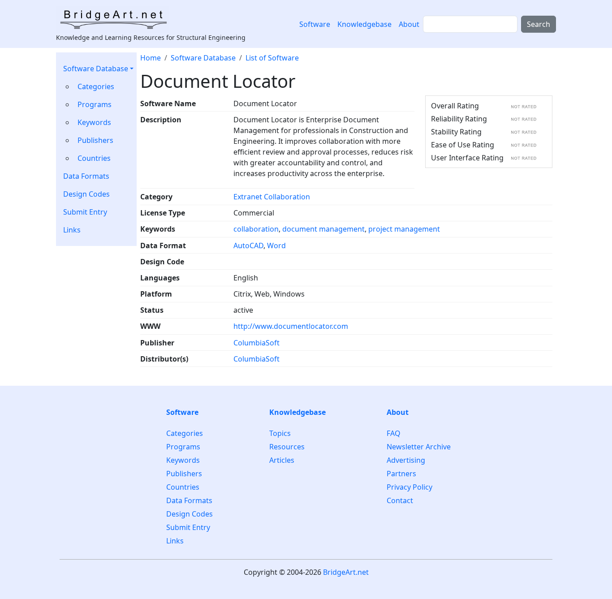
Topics (280, 433)
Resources (287, 447)
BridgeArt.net (346, 572)
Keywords (94, 122)
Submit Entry (85, 212)
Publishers (95, 140)
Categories (96, 86)
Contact (400, 500)
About (409, 24)
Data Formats (86, 176)
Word (276, 245)
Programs (95, 104)
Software (314, 24)
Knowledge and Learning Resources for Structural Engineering (151, 37)
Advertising (406, 460)
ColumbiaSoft (256, 343)
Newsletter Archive (419, 447)
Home (150, 58)
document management (323, 229)
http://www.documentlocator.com (290, 326)
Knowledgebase (364, 24)
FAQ (394, 433)
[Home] (116, 19)
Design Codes (86, 194)
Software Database (95, 68)
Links (72, 230)
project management (404, 229)
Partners (401, 473)
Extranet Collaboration (271, 197)
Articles (281, 460)
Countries (94, 158)
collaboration (256, 229)
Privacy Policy (409, 487)
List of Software (272, 58)
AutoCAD (248, 245)
